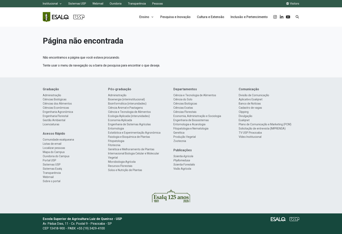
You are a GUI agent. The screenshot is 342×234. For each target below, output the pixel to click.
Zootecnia (179, 141)
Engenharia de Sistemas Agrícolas (129, 124)
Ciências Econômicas (56, 107)
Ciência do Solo (182, 99)
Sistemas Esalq (52, 168)
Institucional (50, 3)
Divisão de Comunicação (254, 95)
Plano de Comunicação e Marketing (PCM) (265, 124)
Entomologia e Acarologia (189, 124)
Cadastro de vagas (250, 107)
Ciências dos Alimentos (57, 103)
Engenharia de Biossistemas (191, 120)
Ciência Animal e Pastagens (125, 107)
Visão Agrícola (182, 168)
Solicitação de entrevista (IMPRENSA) (262, 128)
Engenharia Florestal (55, 116)
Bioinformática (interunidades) (127, 103)
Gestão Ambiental (54, 120)
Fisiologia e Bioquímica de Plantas (129, 136)
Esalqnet (244, 120)
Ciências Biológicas (54, 99)
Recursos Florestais (120, 165)
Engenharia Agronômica (58, 111)
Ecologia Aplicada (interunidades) (129, 116)
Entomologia (116, 128)
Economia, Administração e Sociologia (197, 116)
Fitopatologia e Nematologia (190, 128)
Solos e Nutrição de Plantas (125, 170)
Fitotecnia (114, 145)
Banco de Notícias (250, 103)
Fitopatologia (116, 141)
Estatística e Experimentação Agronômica (134, 132)
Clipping (244, 111)
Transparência (137, 3)
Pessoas (157, 3)
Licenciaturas (51, 124)
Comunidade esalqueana (58, 139)
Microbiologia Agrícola (122, 161)
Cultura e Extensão (210, 17)
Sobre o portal (51, 181)
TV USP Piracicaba (250, 132)
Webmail (97, 3)
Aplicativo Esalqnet (250, 99)
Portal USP (49, 160)
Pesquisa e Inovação (175, 17)
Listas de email (52, 143)
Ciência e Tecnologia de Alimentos (129, 111)
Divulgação (245, 116)
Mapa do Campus (54, 152)
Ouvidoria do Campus (56, 156)
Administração (52, 95)
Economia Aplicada (120, 120)
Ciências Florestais (185, 111)
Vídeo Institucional (250, 136)
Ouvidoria (116, 3)
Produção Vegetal (184, 136)
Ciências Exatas (183, 107)
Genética (178, 132)
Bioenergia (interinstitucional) (126, 99)
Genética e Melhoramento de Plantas (131, 149)
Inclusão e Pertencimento (249, 17)
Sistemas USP (77, 3)
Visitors (294, 3)
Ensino (144, 17)
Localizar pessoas (54, 147)
